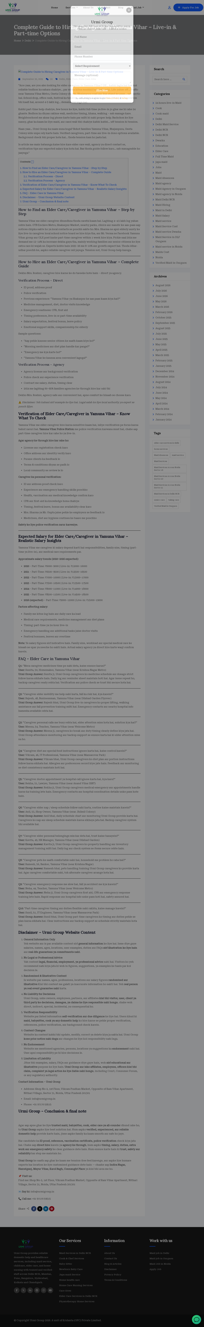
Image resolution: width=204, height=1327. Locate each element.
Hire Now (102, 90)
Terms (125, 98)
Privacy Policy (112, 98)
